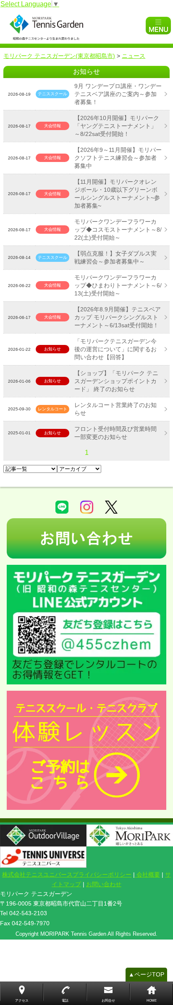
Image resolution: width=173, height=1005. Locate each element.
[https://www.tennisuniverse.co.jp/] (43, 857)
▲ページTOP (146, 974)
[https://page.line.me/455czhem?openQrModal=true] (61, 506)
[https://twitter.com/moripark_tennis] (111, 506)
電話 (65, 1000)
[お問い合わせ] (86, 538)
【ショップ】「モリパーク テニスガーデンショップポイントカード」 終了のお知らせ (116, 381)
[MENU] (158, 25)
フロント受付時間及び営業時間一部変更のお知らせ (115, 432)
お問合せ (108, 1000)
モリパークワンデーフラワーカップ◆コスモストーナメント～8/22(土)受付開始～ (118, 229)
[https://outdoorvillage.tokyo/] (43, 835)
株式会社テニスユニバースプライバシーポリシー (66, 874)
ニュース (133, 55)
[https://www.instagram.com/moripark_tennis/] (86, 506)
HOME (152, 1000)
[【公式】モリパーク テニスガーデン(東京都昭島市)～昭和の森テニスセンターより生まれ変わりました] (74, 26)
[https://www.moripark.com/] (129, 835)
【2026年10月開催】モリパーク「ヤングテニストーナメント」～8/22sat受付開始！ (116, 126)
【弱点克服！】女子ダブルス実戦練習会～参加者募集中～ (115, 257)
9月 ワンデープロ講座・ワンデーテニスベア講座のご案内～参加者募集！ (118, 94)
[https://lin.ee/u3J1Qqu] (86, 624)
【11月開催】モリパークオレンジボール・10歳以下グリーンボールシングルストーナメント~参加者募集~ (117, 193)
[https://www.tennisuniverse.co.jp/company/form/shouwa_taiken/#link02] (86, 750)
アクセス (22, 1000)
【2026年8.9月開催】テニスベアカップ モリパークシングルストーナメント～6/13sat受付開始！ (117, 317)
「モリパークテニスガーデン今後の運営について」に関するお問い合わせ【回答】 (115, 349)
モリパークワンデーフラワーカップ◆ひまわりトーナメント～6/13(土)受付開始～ (118, 285)
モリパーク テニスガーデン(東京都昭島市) (59, 55)
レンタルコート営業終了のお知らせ (115, 409)
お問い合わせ (103, 884)
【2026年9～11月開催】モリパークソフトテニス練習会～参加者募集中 (118, 157)
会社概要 (147, 874)
